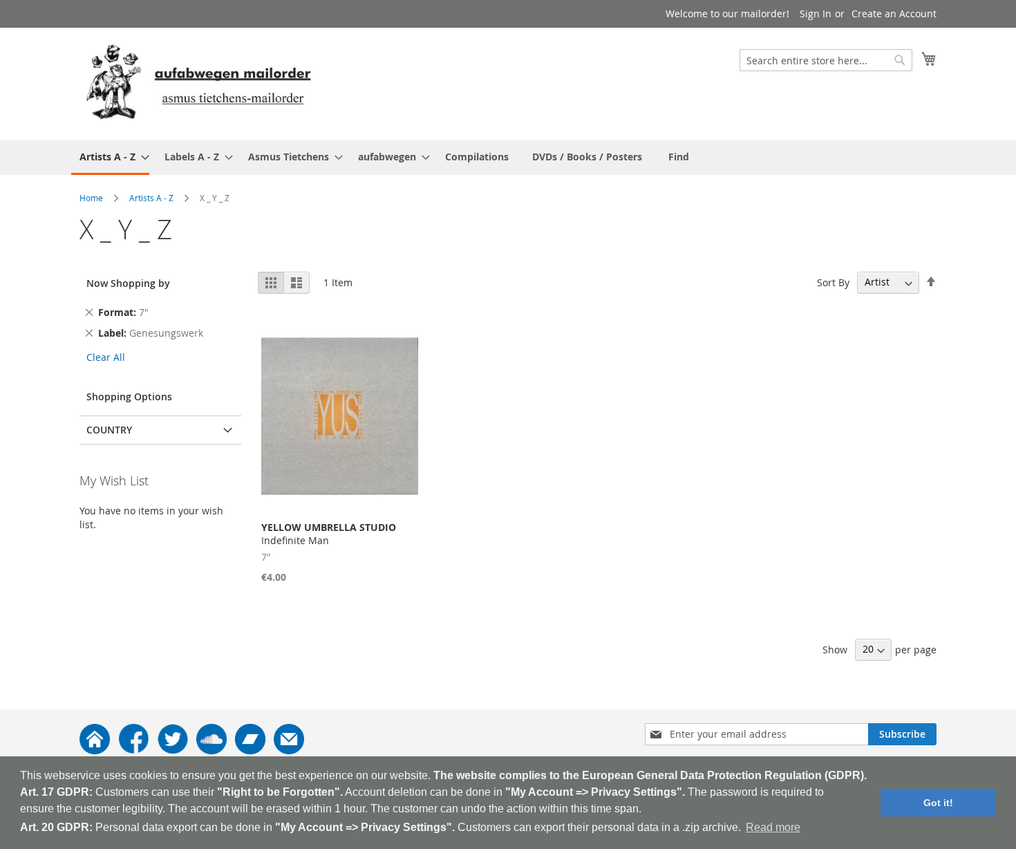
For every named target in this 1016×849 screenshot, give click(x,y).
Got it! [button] (938, 802)
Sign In (815, 13)
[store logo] (198, 83)
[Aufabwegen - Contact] (289, 750)
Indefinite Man (328, 534)
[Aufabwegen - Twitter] (173, 750)
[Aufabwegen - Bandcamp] (250, 750)
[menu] (508, 157)
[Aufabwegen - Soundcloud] (211, 750)
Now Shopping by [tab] (128, 283)
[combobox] (826, 60)
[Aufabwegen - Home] (94, 750)
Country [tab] (109, 429)
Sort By (833, 281)
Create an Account (894, 13)
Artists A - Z (151, 197)
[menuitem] (110, 157)
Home (91, 197)
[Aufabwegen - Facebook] (133, 750)
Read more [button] (773, 827)
